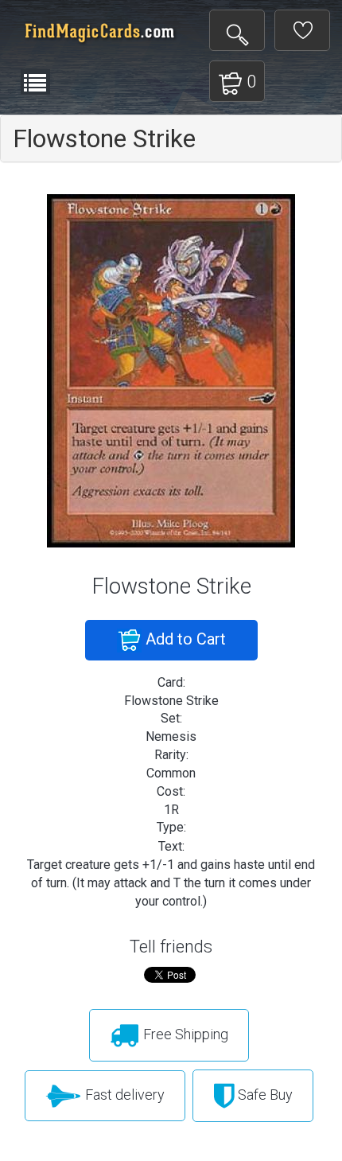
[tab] (171, 138)
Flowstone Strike (104, 138)
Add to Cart (184, 639)
